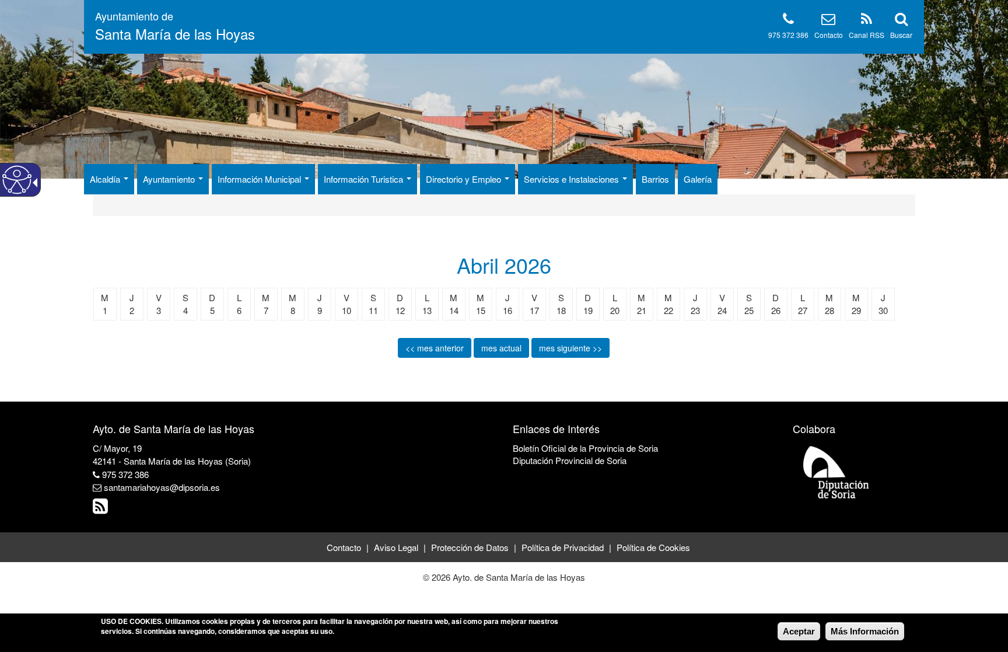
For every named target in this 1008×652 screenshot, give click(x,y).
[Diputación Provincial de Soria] (836, 471)
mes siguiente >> (570, 348)
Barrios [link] (655, 179)
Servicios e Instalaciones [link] (572, 179)
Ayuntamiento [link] (170, 179)
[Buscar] (901, 21)
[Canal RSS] (866, 21)
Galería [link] (698, 179)
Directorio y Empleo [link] (464, 179)
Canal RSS (866, 35)
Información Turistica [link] (364, 179)
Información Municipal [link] (260, 179)
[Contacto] (828, 21)
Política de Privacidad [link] (563, 547)
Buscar (901, 35)
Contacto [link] (344, 547)
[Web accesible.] (17, 179)
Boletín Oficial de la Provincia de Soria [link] (585, 448)
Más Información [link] (865, 631)
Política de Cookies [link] (653, 547)
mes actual (501, 348)
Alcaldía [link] (106, 179)
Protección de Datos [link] (470, 547)
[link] (102, 509)
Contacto (828, 35)
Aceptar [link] (799, 631)
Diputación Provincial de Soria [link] (569, 460)
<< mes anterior (434, 348)
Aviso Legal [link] (396, 547)
